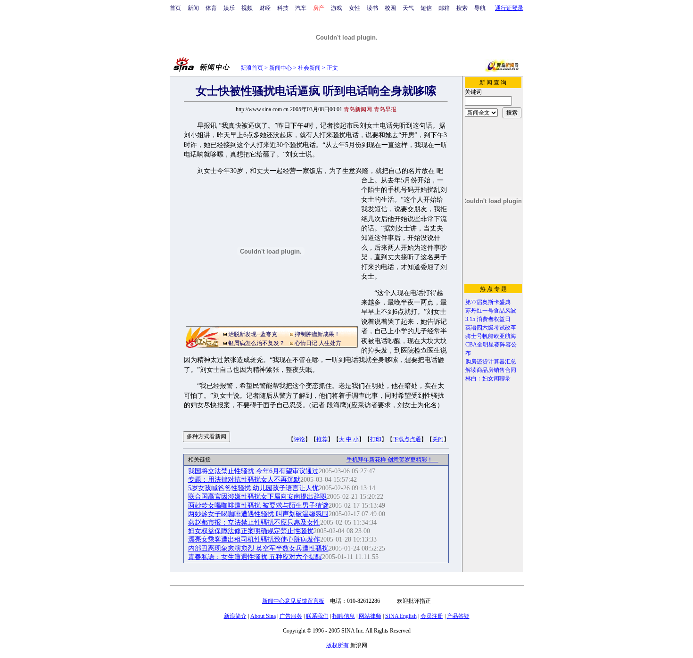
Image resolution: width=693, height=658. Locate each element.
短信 (426, 8)
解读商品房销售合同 (490, 370)
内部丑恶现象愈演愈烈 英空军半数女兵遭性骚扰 (258, 548)
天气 (408, 8)
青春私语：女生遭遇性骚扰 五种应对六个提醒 (255, 556)
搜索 (462, 8)
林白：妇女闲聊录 (488, 378)
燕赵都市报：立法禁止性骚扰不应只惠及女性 (254, 522)
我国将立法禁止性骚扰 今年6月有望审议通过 (253, 471)
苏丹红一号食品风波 (490, 310)
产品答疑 (458, 616)
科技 (283, 8)
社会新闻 (309, 68)
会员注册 (432, 616)
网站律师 (370, 616)
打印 (375, 439)
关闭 (438, 439)
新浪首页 (251, 68)
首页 (175, 8)
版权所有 (337, 645)
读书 (372, 8)
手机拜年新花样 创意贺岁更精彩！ (392, 459)
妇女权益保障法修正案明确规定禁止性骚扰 (251, 531)
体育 (211, 8)
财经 (265, 8)
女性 (354, 8)
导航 (480, 8)
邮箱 (444, 8)
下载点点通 (407, 439)
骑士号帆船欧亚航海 (490, 336)
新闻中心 (280, 68)
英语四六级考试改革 (490, 327)
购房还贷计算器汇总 (490, 361)
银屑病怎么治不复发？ (256, 343)
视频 (247, 8)
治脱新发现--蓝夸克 (252, 334)
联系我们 (317, 616)
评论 (299, 439)
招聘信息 (343, 616)
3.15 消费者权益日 (488, 319)
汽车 (300, 8)
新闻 (193, 8)
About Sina (263, 616)
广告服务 (291, 616)
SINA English (401, 616)
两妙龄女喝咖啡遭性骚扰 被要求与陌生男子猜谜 (258, 505)
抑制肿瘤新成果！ (317, 334)
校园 (390, 8)
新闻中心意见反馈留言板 (293, 601)
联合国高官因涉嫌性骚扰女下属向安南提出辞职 (257, 496)
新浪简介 (235, 616)
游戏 (336, 8)
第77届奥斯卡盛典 (488, 302)
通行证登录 (509, 8)
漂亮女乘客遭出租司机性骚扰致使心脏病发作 (254, 539)
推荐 (322, 439)
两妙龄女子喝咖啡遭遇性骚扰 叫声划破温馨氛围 (258, 514)
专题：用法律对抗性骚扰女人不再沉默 (244, 479)
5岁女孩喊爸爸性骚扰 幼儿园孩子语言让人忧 (253, 488)
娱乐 (229, 8)
